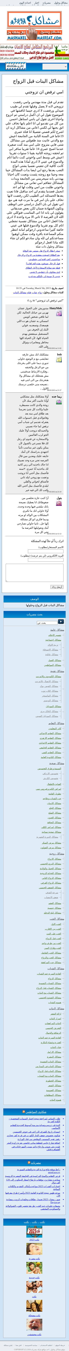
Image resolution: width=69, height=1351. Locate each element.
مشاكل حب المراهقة (51, 962)
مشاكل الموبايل (53, 706)
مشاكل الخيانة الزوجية (50, 873)
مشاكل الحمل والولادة (50, 868)
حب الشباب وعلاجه (52, 798)
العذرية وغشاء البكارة (51, 1042)
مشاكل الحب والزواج (51, 957)
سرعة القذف (52, 892)
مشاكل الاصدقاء (50, 649)
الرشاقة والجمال (53, 1033)
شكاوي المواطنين (36, 1111)
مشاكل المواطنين (52, 665)
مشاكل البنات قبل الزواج (49, 1071)
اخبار (36, 2)
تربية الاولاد (53, 645)
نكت (34, 1296)
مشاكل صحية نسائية (51, 832)
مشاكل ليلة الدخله (52, 912)
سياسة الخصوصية (31, 1345)
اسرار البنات (55, 1018)
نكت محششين (34, 1334)
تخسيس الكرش (50, 778)
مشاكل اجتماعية (53, 640)
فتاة (29, 292)
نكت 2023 (34, 1239)
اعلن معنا (19, 1345)
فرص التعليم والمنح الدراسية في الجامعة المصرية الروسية (32, 1176)
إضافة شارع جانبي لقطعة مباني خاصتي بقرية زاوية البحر (33, 1143)
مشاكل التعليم (56, 723)
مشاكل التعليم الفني (51, 752)
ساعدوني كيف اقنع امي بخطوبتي (44, 259)
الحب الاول (56, 924)
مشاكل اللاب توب (49, 691)
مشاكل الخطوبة (53, 1080)
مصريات (47, 2)
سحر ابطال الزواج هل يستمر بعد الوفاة (41, 250)
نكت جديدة (34, 1277)
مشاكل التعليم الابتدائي (50, 733)
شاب (34, 292)
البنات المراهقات (53, 1023)
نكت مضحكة (34, 1315)
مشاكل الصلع (54, 812)
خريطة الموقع (60, 1345)
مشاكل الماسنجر (50, 695)
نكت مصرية (34, 1258)
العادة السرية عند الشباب (49, 973)
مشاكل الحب (57, 918)
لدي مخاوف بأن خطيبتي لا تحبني (45, 272)
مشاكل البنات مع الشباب (49, 1076)
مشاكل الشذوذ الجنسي (50, 997)
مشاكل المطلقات (52, 1095)
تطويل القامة (54, 793)
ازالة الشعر (55, 1013)
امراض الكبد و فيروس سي (48, 789)
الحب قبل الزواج (53, 938)
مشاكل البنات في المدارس (48, 1066)
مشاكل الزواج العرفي (51, 882)
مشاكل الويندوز (50, 700)
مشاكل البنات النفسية (50, 1061)
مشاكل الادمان (54, 803)
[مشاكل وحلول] (34, 39)
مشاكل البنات (19, 292)
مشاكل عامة (57, 629)
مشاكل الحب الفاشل (51, 952)
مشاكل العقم (54, 903)
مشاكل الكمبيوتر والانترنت (48, 676)
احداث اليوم (25, 2)
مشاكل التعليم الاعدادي (50, 742)
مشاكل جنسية (54, 908)
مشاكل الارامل (54, 1052)
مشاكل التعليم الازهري (50, 738)
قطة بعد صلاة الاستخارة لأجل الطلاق (42, 267)
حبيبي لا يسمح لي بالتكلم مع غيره (44, 276)
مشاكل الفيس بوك (49, 686)
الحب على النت (54, 933)
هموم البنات (55, 1100)
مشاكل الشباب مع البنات (49, 993)
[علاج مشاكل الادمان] (34, 59)
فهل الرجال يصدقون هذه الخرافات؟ (43, 263)
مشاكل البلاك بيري (49, 711)
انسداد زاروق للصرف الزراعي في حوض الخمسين (36, 1131)
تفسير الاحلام (54, 635)
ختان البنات (55, 1047)
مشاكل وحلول (61, 2)
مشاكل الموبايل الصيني (47, 716)
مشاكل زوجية (56, 853)
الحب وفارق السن (52, 948)
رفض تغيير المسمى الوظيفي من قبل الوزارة (39, 1139)
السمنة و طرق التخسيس (49, 768)
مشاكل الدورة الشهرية (47, 837)
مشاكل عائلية (51, 654)
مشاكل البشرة (54, 1056)
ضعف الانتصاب (51, 897)
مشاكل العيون (54, 817)
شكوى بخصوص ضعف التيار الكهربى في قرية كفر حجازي (33, 1135)
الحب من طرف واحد (51, 943)
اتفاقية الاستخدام (46, 1345)
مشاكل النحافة (54, 822)
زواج (40, 292)
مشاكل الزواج (54, 978)
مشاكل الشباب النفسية (50, 983)
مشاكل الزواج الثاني (51, 878)
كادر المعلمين (54, 728)
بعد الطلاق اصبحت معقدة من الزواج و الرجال (38, 255)
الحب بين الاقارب (53, 929)
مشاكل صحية (56, 763)
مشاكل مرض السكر (51, 842)
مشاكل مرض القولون (50, 847)
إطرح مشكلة (8, 1345)
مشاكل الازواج (54, 859)
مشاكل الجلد (55, 808)
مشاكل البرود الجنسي (50, 863)
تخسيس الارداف (50, 773)
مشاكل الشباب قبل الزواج (48, 988)
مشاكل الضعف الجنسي (50, 887)
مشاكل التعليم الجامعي (50, 747)
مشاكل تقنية (57, 671)
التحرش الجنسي (53, 1028)
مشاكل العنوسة (53, 1090)
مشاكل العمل (54, 660)
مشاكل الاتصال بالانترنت (46, 681)
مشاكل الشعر (54, 1085)
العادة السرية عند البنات (49, 1037)
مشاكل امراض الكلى (51, 827)
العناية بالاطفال (54, 784)
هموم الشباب (54, 1002)
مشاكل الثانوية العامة (51, 757)
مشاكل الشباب (56, 968)
